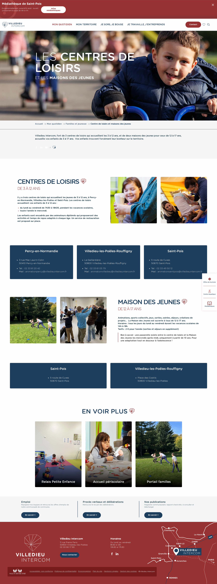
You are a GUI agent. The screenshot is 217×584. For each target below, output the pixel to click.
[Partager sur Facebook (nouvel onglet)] (36, 148)
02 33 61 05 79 (98, 268)
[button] (208, 24)
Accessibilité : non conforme (41, 571)
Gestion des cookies (128, 571)
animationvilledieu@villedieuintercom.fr (113, 272)
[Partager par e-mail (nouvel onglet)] (46, 148)
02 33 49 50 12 (164, 268)
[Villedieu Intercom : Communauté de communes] (13, 24)
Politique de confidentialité (65, 571)
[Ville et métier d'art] (17, 572)
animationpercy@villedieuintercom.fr (46, 272)
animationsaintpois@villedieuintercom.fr (180, 272)
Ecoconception (84, 571)
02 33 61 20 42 (32, 268)
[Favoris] (204, 24)
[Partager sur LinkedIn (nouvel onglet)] (41, 148)
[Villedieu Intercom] (32, 548)
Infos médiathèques (53, 9)
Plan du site (97, 571)
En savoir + (30, 515)
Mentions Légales (111, 571)
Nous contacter (69, 555)
